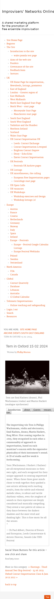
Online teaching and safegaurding (27, 305)
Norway (14, 226)
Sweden (14, 259)
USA (12, 271)
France (13, 212)
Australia (14, 293)
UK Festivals (16, 161)
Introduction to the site (22, 51)
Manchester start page (25, 114)
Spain (13, 233)
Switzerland (16, 263)
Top (47, 597)
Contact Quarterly (19, 283)
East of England (18, 89)
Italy (12, 230)
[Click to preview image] (27, 377)
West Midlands (17, 99)
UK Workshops (17, 192)
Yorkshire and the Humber (23, 125)
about (27, 410)
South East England (20, 118)
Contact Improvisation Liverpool (30, 147)
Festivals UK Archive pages (27, 166)
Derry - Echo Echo (23, 154)
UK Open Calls (17, 185)
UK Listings (16, 170)
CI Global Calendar (19, 297)
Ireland (14, 237)
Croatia (14, 216)
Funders (14, 63)
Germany (15, 223)
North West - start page (22, 106)
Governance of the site (21, 67)
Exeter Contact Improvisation (29, 157)
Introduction (14, 410)
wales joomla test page (25, 55)
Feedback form (17, 70)
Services (14, 73)
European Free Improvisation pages (32, 177)
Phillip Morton (24, 352)
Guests (36, 410)
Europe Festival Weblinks (27, 251)
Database (15, 286)
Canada (14, 274)
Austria (14, 209)
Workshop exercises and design (30, 196)
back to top (10, 584)
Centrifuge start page (24, 181)
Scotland (14, 132)
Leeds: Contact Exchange (26, 143)
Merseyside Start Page (25, 110)
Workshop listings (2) (25, 200)
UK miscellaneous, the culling (25, 173)
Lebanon (14, 290)
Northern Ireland (19, 129)
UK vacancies (17, 189)
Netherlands (16, 219)
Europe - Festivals (19, 240)
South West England (20, 122)
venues (47, 410)
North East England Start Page (25, 103)
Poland (13, 256)
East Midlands (17, 96)
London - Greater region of (24, 92)
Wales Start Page (18, 136)
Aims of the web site (20, 60)
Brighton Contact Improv (26, 150)
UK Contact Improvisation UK (25, 139)
